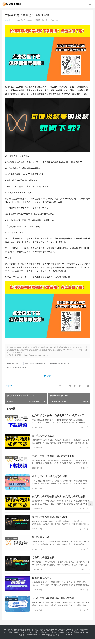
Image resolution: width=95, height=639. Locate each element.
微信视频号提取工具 (43, 435)
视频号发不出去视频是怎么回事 (49, 476)
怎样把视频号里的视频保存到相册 (50, 517)
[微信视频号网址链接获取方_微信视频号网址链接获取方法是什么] (17, 502)
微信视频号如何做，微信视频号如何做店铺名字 (58, 415)
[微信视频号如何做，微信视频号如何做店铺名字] (17, 421)
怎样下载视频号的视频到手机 (59, 363)
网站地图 (48, 634)
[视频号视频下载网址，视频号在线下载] (17, 461)
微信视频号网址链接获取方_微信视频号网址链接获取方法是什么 (60, 496)
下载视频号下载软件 (13, 363)
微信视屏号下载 (40, 537)
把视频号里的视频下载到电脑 (16, 367)
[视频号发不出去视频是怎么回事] (17, 482)
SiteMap (41, 634)
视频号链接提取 (41, 20)
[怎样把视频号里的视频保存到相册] (17, 522)
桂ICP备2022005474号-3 (62, 634)
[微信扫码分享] (70, 385)
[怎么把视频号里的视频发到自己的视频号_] (17, 603)
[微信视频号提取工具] (17, 441)
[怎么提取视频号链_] (17, 583)
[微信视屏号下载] (17, 543)
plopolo (8, 20)
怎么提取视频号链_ (42, 577)
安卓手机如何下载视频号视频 (35, 363)
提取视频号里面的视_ (44, 557)
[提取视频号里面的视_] (17, 563)
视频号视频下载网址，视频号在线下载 (53, 456)
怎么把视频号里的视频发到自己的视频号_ (55, 598)
